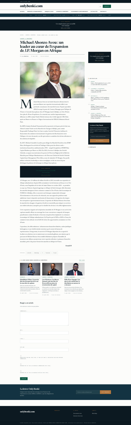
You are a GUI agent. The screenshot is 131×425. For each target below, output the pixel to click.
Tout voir (82, 260)
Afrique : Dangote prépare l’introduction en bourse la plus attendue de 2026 (99, 108)
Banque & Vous (49, 11)
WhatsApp (36, 252)
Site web (22, 347)
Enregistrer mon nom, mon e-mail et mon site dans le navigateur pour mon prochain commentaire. (41, 358)
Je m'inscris (99, 140)
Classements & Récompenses (79, 11)
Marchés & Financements (34, 11)
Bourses (93, 81)
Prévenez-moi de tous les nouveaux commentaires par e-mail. (35, 365)
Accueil (22, 11)
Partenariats (94, 95)
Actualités (94, 11)
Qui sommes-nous (77, 413)
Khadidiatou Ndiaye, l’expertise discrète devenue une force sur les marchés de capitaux (29, 281)
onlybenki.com (31, 6)
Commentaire (23, 311)
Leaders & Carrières (62, 11)
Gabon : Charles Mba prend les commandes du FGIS (99, 91)
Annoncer (106, 6)
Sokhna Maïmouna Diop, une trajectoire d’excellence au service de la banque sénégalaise (100, 117)
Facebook (48, 252)
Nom (21, 330)
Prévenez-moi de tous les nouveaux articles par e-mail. (34, 372)
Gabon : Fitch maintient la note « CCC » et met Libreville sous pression (101, 84)
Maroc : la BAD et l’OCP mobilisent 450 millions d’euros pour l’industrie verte (100, 99)
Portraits (103, 11)
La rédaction (25, 56)
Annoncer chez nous (78, 416)
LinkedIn (29, 252)
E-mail (55, 252)
